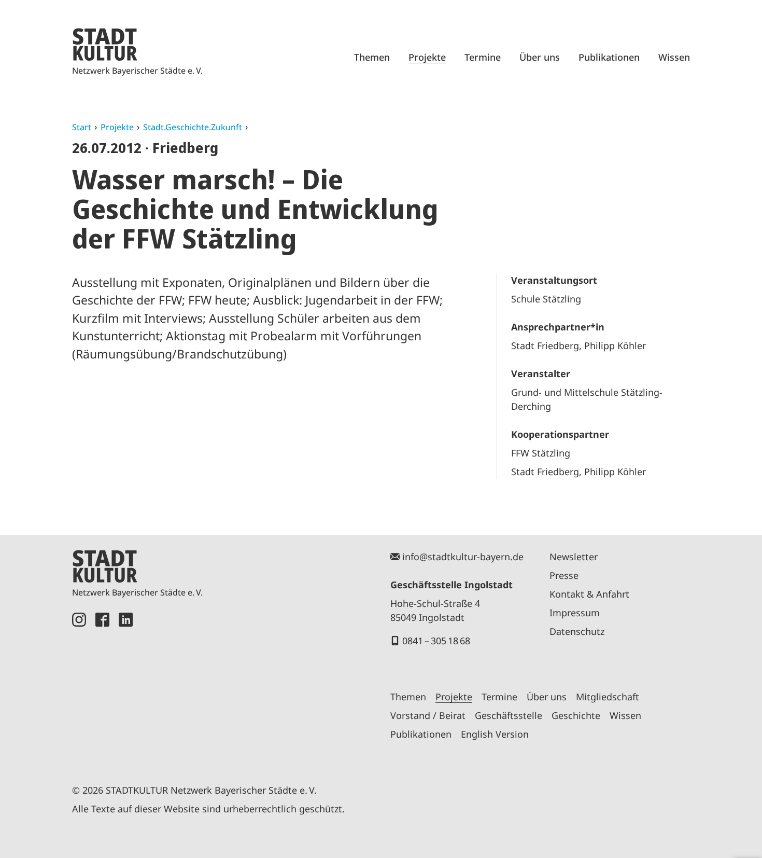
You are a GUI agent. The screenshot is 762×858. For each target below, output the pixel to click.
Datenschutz (576, 631)
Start (81, 127)
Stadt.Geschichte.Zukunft (192, 127)
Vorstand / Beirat (427, 715)
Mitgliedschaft (607, 696)
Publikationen (609, 57)
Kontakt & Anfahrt (589, 594)
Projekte (427, 57)
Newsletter (573, 556)
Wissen (674, 57)
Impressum (574, 612)
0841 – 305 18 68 (436, 640)
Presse (563, 575)
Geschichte (576, 715)
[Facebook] (102, 686)
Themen (372, 57)
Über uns (539, 57)
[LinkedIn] (126, 686)
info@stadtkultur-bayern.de (463, 556)
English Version (495, 734)
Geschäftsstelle (508, 715)
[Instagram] (79, 686)
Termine (482, 57)
